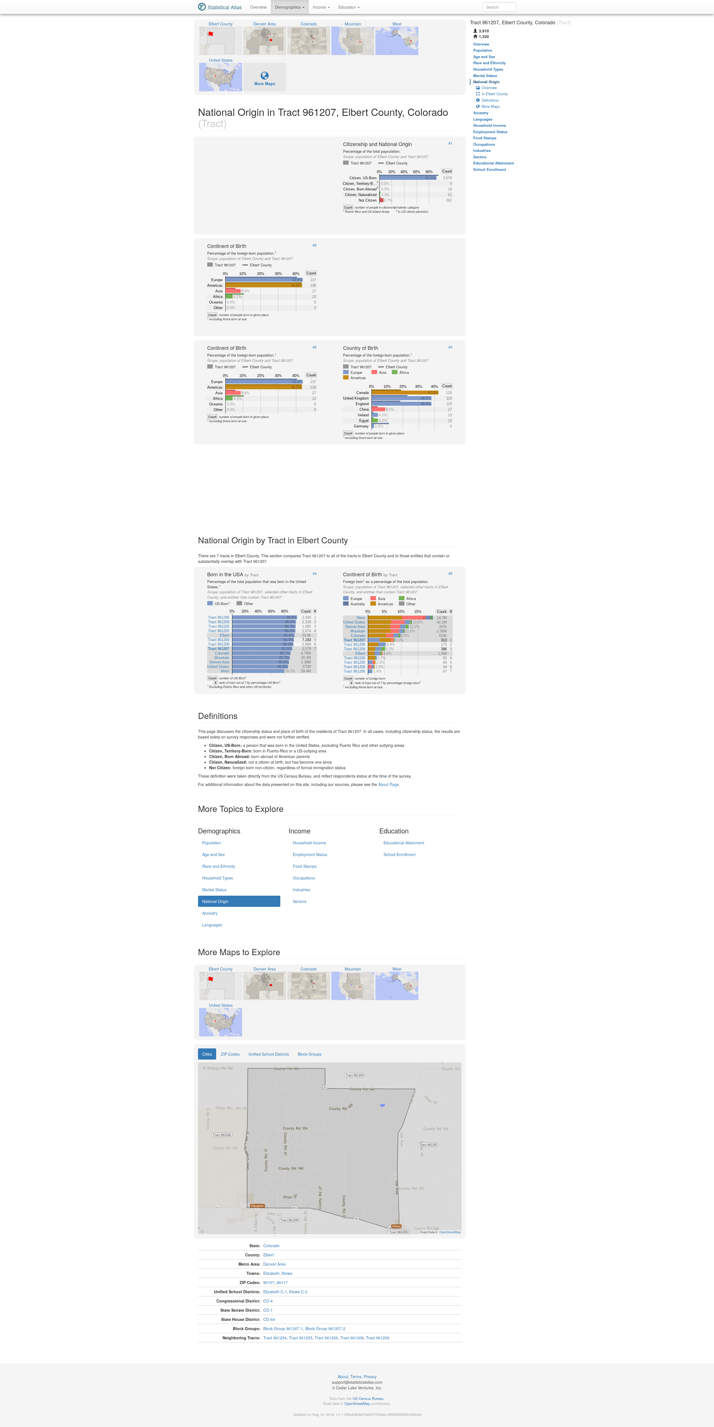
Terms (355, 1376)
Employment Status (310, 854)
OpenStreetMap (357, 1403)
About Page (388, 784)
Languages (212, 925)
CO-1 (268, 1310)
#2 (315, 245)
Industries (301, 889)
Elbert (268, 1255)
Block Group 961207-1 (283, 1328)
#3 (450, 347)
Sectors (299, 901)
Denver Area (274, 1264)
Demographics (288, 7)
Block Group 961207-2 (325, 1328)
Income (320, 7)
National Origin (215, 901)
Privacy (370, 1376)
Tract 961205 (300, 1337)
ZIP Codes (230, 1054)
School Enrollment (399, 854)
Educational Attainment (403, 842)
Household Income (309, 842)
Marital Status (214, 889)
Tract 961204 (275, 1337)
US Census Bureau (368, 1398)
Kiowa (287, 1273)
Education (347, 7)
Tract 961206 (326, 1337)
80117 (282, 1282)
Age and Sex (213, 854)
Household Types (217, 878)
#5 (450, 573)
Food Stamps (305, 866)
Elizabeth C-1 (275, 1291)
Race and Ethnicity (218, 866)
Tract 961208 (352, 1337)
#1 (450, 143)
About (343, 1376)
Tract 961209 (377, 1337)
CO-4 (268, 1301)
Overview (258, 7)
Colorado (271, 1245)
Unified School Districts (269, 1054)
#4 (315, 573)
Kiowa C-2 (298, 1291)
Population (211, 842)
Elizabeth (271, 1273)
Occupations (304, 878)
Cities (207, 1054)
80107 (268, 1282)
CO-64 (269, 1319)
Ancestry (210, 913)
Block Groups (310, 1054)
